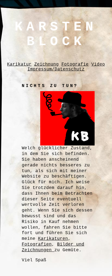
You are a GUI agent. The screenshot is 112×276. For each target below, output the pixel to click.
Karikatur (19, 64)
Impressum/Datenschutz (56, 69)
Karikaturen (53, 238)
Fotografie (75, 64)
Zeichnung (46, 64)
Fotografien (37, 244)
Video (98, 64)
